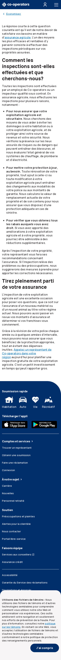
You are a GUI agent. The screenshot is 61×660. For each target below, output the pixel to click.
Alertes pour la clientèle (16, 523)
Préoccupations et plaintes (18, 516)
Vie (35, 407)
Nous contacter (11, 531)
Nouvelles (8, 493)
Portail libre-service (14, 538)
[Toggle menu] (57, 4)
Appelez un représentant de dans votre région (27, 353)
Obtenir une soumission (16, 455)
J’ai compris (44, 648)
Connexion (8, 470)
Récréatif (48, 407)
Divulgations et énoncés (17, 590)
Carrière (7, 485)
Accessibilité (10, 575)
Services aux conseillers (16, 554)
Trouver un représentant (17, 447)
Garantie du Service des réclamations (24, 582)
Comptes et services (16, 441)
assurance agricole (18, 37)
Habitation (9, 407)
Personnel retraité (13, 500)
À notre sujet (10, 479)
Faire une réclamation (15, 462)
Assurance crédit (12, 562)
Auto (23, 407)
